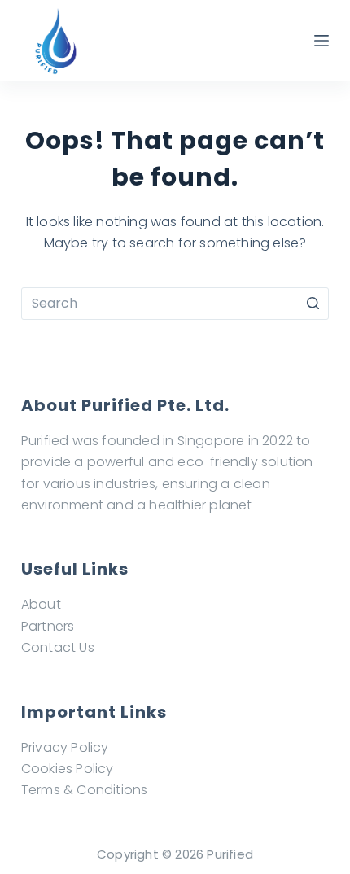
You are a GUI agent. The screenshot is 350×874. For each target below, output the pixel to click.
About (41, 604)
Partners (48, 626)
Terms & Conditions (84, 789)
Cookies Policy (67, 768)
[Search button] (312, 303)
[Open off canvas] (321, 40)
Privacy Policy (65, 747)
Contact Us (57, 647)
